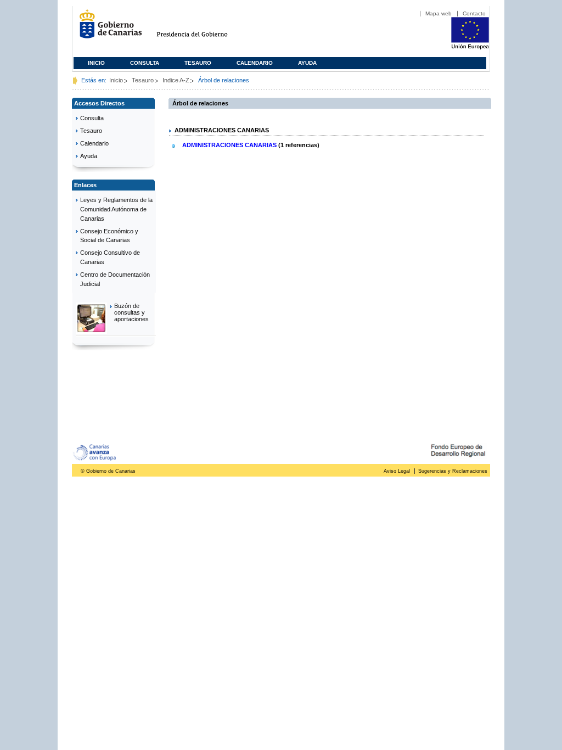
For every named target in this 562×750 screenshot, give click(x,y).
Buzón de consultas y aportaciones (131, 312)
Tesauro (197, 63)
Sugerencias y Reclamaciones (452, 471)
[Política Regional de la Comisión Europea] (470, 47)
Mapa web (438, 13)
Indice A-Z (175, 80)
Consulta (144, 63)
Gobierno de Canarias (107, 28)
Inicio (96, 63)
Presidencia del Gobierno (202, 28)
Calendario (255, 63)
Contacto (474, 13)
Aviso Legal (397, 471)
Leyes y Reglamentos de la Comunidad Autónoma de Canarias (116, 209)
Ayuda (307, 63)
